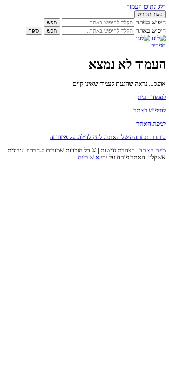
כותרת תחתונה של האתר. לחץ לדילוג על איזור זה (108, 137)
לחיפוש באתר (149, 110)
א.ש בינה (88, 157)
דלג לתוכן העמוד (146, 6)
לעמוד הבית (152, 97)
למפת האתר (151, 123)
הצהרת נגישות (118, 150)
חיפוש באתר (151, 22)
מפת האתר (152, 150)
